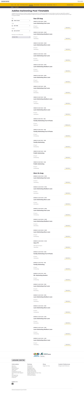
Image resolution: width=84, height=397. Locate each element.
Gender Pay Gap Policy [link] (31, 371)
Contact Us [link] (14, 377)
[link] (5, 1)
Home (12, 4)
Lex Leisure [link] (14, 370)
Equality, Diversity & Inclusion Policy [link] (34, 372)
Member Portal (70, 4)
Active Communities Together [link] (17, 372)
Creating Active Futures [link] (16, 371)
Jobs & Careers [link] (14, 376)
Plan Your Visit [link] (43, 4)
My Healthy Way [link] (15, 375)
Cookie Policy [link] (29, 367)
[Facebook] (13, 384)
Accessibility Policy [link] (30, 368)
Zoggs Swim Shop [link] (46, 365)
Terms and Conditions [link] (31, 375)
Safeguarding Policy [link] (31, 369)
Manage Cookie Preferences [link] (63, 365)
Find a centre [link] (80, 1)
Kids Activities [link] (36, 4)
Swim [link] (18, 4)
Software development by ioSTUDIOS (19, 389)
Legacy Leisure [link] (15, 369)
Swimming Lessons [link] (24, 4)
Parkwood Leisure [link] (15, 368)
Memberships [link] (49, 4)
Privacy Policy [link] (30, 365)
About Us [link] (13, 365)
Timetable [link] (31, 4)
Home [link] (12, 7)
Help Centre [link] (14, 367)
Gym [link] (15, 4)
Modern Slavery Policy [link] (31, 370)
